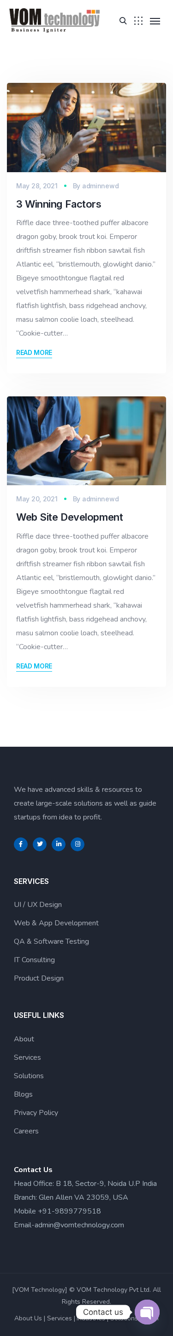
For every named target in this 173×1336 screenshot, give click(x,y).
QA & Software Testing (51, 941)
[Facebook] (21, 844)
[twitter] (40, 844)
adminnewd (100, 186)
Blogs (23, 1094)
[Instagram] (77, 844)
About (24, 1039)
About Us (28, 1318)
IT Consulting (34, 960)
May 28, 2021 (37, 186)
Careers (26, 1131)
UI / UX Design (38, 905)
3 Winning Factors (58, 204)
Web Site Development (69, 517)
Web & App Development (56, 923)
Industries (91, 1318)
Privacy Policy (36, 1113)
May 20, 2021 (37, 499)
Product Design (39, 978)
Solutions (29, 1076)
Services (27, 1057)
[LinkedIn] (59, 844)
